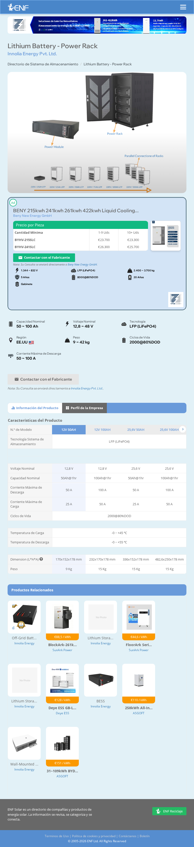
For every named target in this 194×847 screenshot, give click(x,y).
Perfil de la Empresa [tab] (86, 408)
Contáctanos (127, 836)
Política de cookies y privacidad (93, 836)
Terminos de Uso (57, 836)
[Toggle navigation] (183, 4)
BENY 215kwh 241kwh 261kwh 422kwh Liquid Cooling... (76, 211)
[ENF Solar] (18, 8)
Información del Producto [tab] (36, 408)
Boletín (145, 836)
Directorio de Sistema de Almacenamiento (43, 64)
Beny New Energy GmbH (32, 216)
